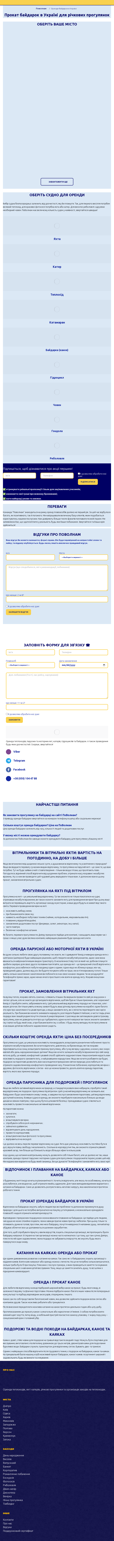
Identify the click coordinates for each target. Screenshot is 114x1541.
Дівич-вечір (9, 1488)
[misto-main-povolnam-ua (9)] (20, 156)
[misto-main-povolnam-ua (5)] (20, 82)
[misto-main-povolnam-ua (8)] (93, 119)
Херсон (7, 1432)
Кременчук (9, 1435)
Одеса (6, 1413)
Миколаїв (8, 1420)
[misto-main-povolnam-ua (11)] (57, 156)
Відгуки (7, 1527)
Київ (5, 1409)
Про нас (7, 1523)
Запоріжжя (9, 1424)
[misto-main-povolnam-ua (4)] (57, 82)
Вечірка (7, 1496)
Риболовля (9, 1485)
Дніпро (7, 1405)
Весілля (7, 1459)
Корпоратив (10, 1470)
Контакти (8, 1519)
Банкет (7, 1466)
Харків (6, 1417)
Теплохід (57, 294)
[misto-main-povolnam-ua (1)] (20, 45)
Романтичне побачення (16, 1474)
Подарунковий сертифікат (18, 1530)
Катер (57, 266)
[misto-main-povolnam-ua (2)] (57, 45)
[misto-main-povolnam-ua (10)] (57, 119)
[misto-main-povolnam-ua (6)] (20, 119)
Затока (7, 1439)
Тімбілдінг (8, 1503)
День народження (13, 1455)
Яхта (57, 239)
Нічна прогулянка (13, 1500)
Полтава (7, 1428)
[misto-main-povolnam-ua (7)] (93, 82)
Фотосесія (9, 1481)
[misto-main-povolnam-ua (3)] (93, 45)
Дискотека (9, 1492)
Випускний (9, 1462)
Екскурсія (8, 1477)
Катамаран (57, 322)
